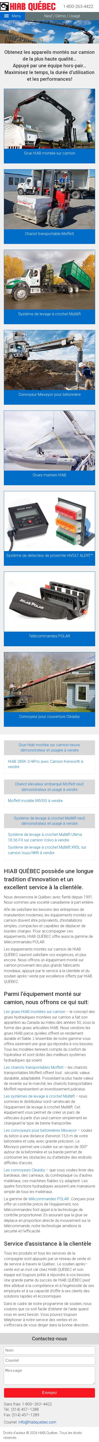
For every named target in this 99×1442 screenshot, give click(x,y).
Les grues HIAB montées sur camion (34, 1011)
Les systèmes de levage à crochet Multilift (39, 1096)
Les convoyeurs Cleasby (24, 1170)
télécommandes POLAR (48, 1199)
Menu (16, 16)
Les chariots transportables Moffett (33, 1067)
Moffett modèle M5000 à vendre (35, 800)
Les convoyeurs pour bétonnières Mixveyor (40, 1130)
